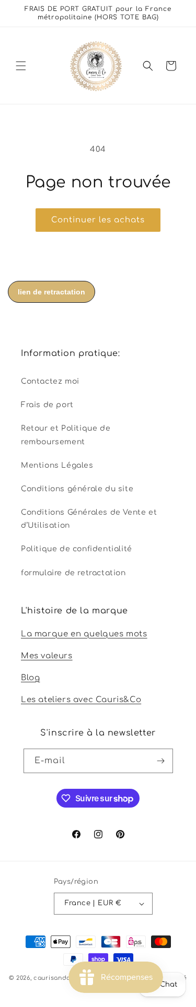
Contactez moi (50, 381)
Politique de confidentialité (76, 549)
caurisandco (54, 978)
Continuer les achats (98, 220)
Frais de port (47, 405)
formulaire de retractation (73, 573)
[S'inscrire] (160, 761)
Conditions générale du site (77, 489)
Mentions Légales (57, 465)
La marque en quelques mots (84, 634)
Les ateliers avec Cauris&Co (81, 699)
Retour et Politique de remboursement (65, 434)
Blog (30, 677)
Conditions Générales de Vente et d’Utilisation (89, 518)
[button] (20, 65)
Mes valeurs (47, 655)
